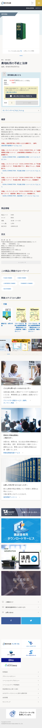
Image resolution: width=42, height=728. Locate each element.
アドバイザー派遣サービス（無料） (15, 400)
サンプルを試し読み (14, 51)
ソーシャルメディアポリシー (11, 680)
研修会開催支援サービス (11, 453)
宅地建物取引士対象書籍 (27, 283)
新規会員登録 (30, 8)
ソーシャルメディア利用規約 (11, 685)
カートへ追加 (27, 103)
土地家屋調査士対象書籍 (9, 283)
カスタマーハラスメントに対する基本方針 (15, 693)
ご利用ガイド (9, 602)
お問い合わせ (9, 612)
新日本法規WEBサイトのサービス (15, 607)
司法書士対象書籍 (7, 278)
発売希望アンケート (10, 497)
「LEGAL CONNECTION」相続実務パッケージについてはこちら (20, 196)
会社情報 (5, 697)
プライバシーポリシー (9, 676)
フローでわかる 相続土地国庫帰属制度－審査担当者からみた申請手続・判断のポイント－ (20, 327)
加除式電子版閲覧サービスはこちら (11, 145)
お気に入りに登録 (29, 51)
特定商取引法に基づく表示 (10, 689)
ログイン (38, 8)
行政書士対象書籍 (21, 278)
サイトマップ (6, 702)
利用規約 (5, 672)
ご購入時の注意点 (11, 92)
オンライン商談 (8, 403)
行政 (5, 304)
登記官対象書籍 (7, 288)
